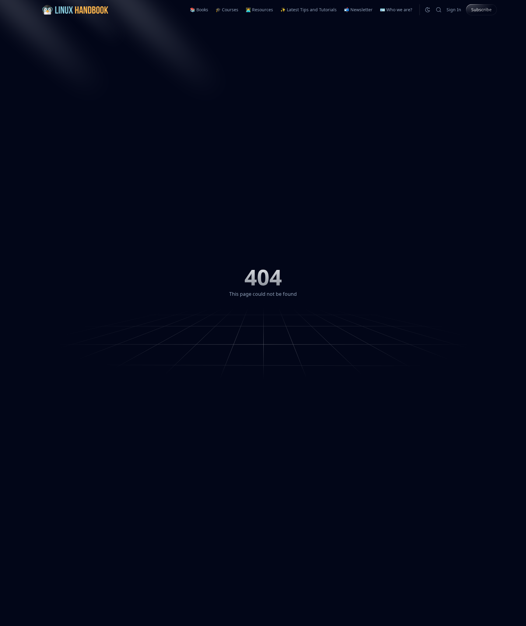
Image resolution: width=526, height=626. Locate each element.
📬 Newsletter (358, 9)
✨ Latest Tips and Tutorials (308, 9)
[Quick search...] (439, 10)
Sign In (454, 9)
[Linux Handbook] (75, 9)
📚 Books (199, 9)
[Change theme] (428, 10)
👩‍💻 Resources (259, 9)
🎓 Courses (227, 9)
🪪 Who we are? (396, 9)
